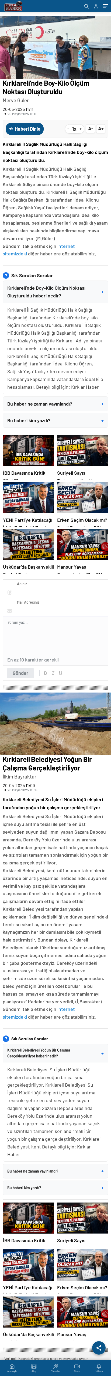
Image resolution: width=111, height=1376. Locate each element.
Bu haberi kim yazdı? (55, 420)
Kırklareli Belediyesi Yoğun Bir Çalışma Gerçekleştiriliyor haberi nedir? (55, 1053)
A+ (101, 128)
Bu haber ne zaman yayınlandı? (55, 404)
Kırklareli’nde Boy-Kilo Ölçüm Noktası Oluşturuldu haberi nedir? (55, 291)
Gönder (20, 673)
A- (90, 128)
